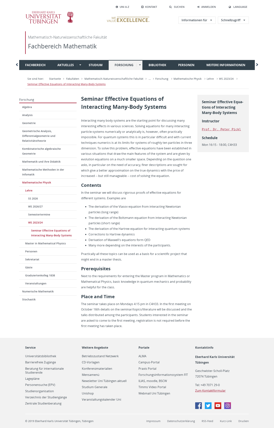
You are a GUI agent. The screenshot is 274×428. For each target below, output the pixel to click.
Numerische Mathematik (38, 291)
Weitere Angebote (95, 347)
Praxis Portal (147, 369)
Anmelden (208, 7)
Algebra (27, 107)
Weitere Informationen (225, 65)
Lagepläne (32, 379)
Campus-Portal (149, 362)
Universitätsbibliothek (40, 356)
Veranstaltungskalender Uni (101, 400)
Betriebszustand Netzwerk (100, 356)
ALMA (142, 356)
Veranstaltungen (35, 283)
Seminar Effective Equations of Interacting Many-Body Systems (66, 84)
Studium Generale (94, 387)
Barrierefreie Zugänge (40, 362)
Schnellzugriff (231, 20)
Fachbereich (35, 65)
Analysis (27, 115)
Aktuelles (65, 65)
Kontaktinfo (204, 347)
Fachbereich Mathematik (62, 46)
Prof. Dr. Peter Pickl (221, 129)
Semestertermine (39, 214)
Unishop (88, 393)
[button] (176, 7)
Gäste (28, 267)
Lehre (210, 78)
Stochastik (29, 299)
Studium (96, 65)
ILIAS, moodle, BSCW (152, 381)
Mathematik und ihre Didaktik (41, 161)
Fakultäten (72, 78)
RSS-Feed (207, 421)
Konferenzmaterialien (97, 369)
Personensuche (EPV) (40, 385)
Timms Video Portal (152, 387)
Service (30, 347)
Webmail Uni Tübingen (154, 393)
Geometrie (29, 123)
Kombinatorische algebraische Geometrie (41, 151)
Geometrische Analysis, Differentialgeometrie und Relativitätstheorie (38, 135)
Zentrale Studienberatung (43, 403)
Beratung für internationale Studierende (44, 371)
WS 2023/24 (226, 78)
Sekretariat (32, 259)
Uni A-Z (124, 7)
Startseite (55, 78)
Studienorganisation (39, 391)
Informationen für (195, 20)
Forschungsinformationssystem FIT (163, 375)
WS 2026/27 (35, 206)
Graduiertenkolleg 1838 (40, 275)
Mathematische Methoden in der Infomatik (43, 172)
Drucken (243, 421)
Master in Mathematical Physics (45, 243)
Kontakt (151, 7)
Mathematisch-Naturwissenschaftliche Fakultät (67, 37)
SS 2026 (33, 198)
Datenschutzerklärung (181, 421)
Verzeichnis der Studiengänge (46, 397)
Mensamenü (90, 375)
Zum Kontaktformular (210, 391)
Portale (143, 347)
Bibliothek (157, 65)
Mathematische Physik (187, 78)
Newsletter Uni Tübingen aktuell (104, 381)
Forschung (124, 65)
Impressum (153, 421)
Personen (186, 65)
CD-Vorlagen (91, 362)
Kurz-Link (226, 421)
